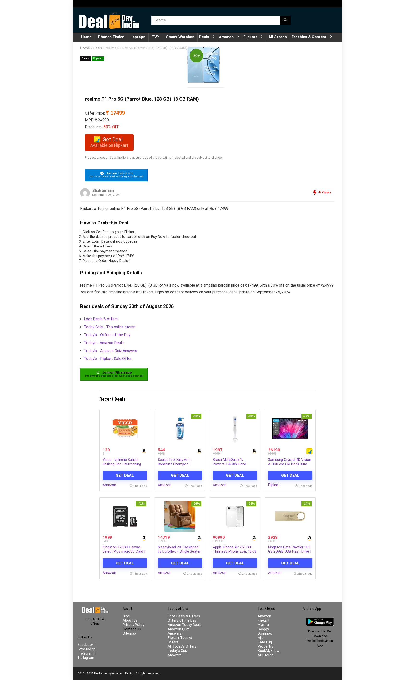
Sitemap (129, 633)
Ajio (261, 638)
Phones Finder (111, 37)
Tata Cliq (265, 642)
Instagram (86, 657)
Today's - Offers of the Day (107, 335)
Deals (204, 37)
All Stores (278, 37)
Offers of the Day (182, 620)
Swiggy (263, 629)
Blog (126, 616)
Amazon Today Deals (184, 625)
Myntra (263, 625)
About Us (130, 620)
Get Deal (125, 475)
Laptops (137, 37)
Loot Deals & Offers (184, 616)
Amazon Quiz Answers (178, 631)
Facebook (86, 645)
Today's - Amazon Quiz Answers (110, 350)
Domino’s (265, 633)
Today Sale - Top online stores (110, 327)
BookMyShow (268, 651)
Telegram (86, 653)
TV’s (155, 37)
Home (86, 37)
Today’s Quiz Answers (178, 653)
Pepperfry (265, 646)
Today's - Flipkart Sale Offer (108, 358)
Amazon (226, 37)
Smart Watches (180, 37)
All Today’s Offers (182, 646)
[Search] (285, 20)
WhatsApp (87, 649)
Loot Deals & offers (101, 319)
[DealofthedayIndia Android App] (320, 620)
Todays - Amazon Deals (104, 342)
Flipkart (250, 37)
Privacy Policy (133, 625)
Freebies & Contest (309, 37)
